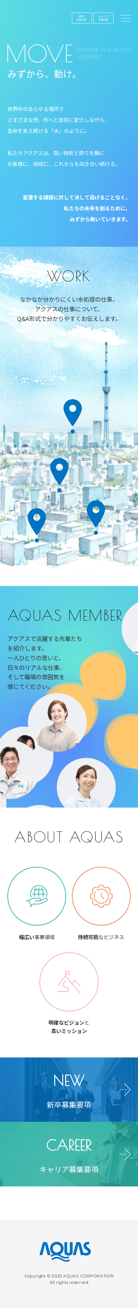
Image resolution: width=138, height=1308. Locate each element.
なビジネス (101, 937)
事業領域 (37, 937)
